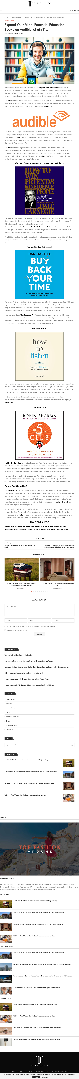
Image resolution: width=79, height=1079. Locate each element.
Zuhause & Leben (16, 17)
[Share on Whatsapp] (40, 538)
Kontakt (29, 1071)
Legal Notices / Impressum (59, 1071)
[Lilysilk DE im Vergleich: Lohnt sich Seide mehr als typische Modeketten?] (6, 1031)
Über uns (21, 1071)
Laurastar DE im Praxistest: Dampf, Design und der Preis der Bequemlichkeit (29, 783)
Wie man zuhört (39, 328)
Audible (7, 100)
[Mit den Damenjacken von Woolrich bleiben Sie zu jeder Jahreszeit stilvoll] (6, 1042)
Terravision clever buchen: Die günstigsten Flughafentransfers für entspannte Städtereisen (42, 976)
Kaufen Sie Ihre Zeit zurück (39, 247)
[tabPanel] (39, 163)
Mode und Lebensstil (12, 716)
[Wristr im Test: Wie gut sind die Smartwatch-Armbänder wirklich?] (68, 798)
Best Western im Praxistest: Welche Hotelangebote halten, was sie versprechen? (31, 772)
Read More (44, 1077)
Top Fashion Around (17, 33)
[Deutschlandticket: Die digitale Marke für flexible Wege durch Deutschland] (6, 991)
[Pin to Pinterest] (39, 538)
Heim (13, 1071)
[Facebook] (70, 10)
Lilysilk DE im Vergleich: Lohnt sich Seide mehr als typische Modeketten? (37, 1028)
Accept (36, 1077)
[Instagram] (72, 10)
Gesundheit (9, 730)
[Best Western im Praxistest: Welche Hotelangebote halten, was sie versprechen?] (68, 774)
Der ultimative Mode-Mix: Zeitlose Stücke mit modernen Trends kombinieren (29, 685)
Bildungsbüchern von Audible (47, 87)
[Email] (75, 10)
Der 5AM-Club (39, 407)
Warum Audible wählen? (16, 486)
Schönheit (9, 703)
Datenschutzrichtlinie (41, 1071)
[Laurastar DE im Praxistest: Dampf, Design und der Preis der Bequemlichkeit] (57, 569)
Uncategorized (10, 699)
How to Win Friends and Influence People (45, 227)
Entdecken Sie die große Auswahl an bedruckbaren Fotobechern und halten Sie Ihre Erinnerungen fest (37, 667)
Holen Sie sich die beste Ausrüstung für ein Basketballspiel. (24, 673)
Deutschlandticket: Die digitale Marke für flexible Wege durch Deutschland (37, 988)
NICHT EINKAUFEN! (39, 522)
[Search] (78, 10)
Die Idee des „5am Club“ (13, 463)
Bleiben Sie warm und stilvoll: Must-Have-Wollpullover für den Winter (27, 679)
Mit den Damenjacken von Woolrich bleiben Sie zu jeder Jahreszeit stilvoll (37, 1039)
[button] (7, 575)
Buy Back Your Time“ (28, 315)
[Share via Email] (43, 538)
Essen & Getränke (11, 725)
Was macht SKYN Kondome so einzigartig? (18, 655)
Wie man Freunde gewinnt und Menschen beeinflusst (39, 163)
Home (6, 17)
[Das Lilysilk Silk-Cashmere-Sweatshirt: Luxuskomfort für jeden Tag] (22, 569)
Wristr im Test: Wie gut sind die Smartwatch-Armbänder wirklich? (25, 795)
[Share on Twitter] (37, 538)
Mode (8, 712)
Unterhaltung (10, 708)
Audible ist (8, 132)
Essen (8, 721)
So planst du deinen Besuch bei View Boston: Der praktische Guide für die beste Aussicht (42, 964)
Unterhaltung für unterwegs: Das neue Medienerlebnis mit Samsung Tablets (29, 661)
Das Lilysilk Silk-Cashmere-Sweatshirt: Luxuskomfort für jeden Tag (26, 760)
